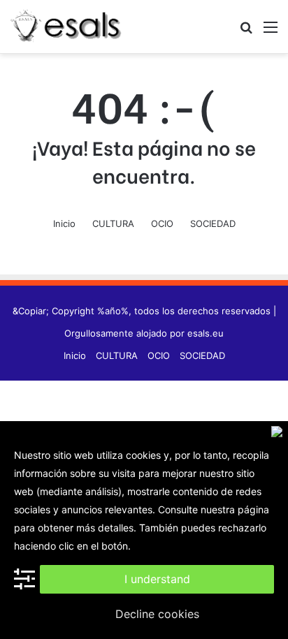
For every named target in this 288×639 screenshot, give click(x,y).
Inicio (64, 223)
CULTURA (113, 223)
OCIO (162, 223)
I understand (157, 579)
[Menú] (271, 31)
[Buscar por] (246, 31)
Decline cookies (157, 614)
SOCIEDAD (213, 223)
